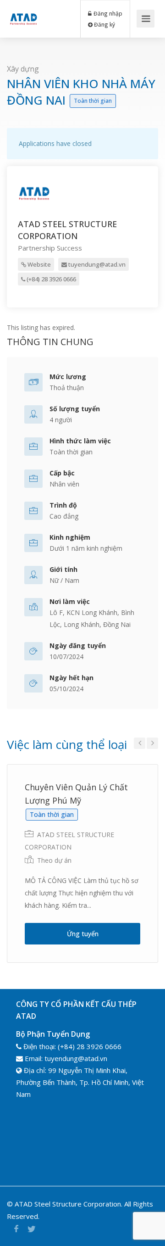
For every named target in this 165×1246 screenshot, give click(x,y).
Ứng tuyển (83, 933)
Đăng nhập (107, 13)
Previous (139, 743)
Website (38, 264)
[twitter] (31, 1229)
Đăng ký (104, 24)
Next (152, 743)
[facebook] (16, 1229)
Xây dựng (23, 69)
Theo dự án (54, 860)
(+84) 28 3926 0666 (50, 279)
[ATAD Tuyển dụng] (23, 12)
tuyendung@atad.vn (96, 264)
